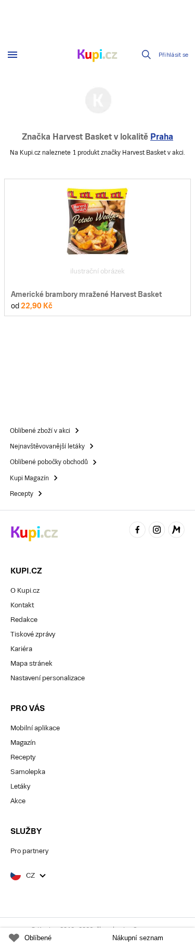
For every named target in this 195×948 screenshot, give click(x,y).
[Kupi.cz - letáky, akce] (98, 56)
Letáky (20, 786)
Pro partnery (29, 851)
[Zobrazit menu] (12, 54)
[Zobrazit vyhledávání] (146, 54)
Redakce (23, 619)
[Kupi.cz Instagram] (157, 531)
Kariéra (21, 649)
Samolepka (27, 772)
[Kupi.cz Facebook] (137, 531)
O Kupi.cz (25, 590)
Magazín (23, 742)
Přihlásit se (174, 55)
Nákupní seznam (137, 938)
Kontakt (22, 605)
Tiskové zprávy (32, 634)
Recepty (22, 757)
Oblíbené (37, 938)
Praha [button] (161, 137)
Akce (17, 801)
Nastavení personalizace (47, 678)
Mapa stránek (31, 663)
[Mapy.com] (176, 531)
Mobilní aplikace (35, 728)
